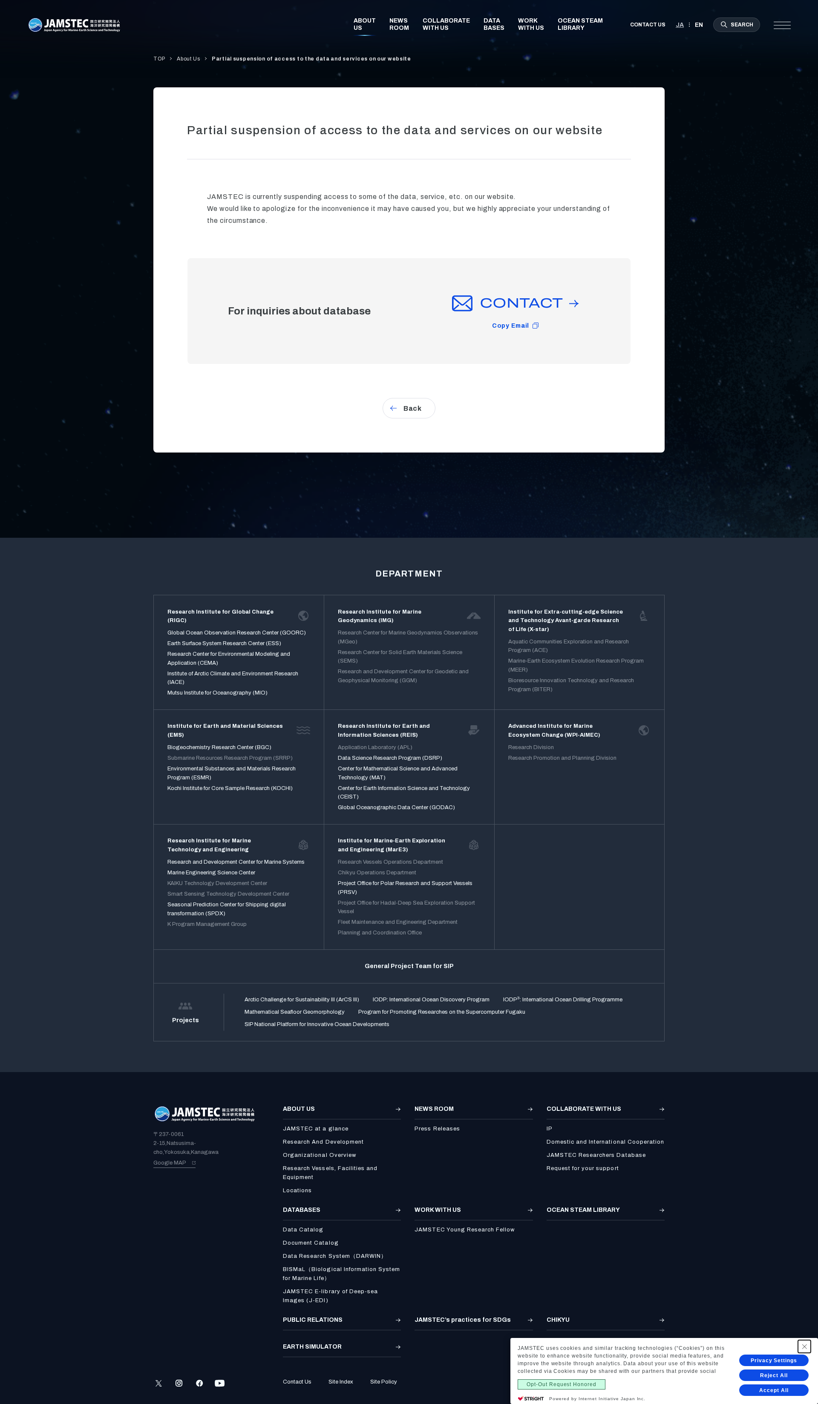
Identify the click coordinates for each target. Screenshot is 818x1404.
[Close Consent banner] (804, 1346)
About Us (188, 59)
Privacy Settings (774, 1361)
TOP (159, 59)
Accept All (774, 1390)
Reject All (774, 1375)
